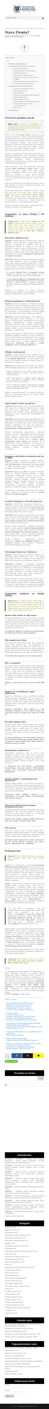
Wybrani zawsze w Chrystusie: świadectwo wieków (21, 1337)
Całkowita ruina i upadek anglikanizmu (17, 1364)
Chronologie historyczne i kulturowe (24, 83)
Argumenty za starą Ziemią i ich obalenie (22, 66)
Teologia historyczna (11, 1297)
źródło (28, 994)
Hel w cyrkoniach (19, 93)
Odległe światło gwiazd (21, 73)
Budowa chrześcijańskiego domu (16, 1038)
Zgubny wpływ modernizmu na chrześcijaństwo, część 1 (24, 1026)
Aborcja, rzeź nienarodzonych (14, 1356)
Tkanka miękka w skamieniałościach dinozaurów (27, 101)
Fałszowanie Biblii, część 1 (13, 1374)
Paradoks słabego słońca (21, 97)
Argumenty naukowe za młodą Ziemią (21, 86)
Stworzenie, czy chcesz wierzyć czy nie (19, 1004)
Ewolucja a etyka (12, 1013)
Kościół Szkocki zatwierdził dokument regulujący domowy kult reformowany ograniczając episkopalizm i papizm (24, 1173)
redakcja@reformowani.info (27, 1406)
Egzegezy (37, 35)
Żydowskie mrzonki (11, 1371)
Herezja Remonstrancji (12, 1259)
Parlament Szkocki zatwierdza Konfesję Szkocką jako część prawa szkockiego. (24, 1192)
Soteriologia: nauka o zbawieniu (15, 1286)
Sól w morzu (18, 107)
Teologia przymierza (11, 1299)
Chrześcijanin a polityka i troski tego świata (19, 1328)
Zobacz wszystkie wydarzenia (14, 1216)
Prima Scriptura (10, 1273)
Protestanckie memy (11, 1275)
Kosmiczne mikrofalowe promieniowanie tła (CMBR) (26, 78)
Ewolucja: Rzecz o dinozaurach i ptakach (19, 1018)
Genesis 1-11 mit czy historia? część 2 (18, 1006)
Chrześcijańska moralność (13, 1238)
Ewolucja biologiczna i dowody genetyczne (26, 81)
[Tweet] (27, 1055)
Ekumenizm (9, 1248)
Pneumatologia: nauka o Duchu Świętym (18, 1267)
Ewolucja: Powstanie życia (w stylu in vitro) (20, 1016)
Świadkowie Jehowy (11, 1291)
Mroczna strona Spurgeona (15, 1035)
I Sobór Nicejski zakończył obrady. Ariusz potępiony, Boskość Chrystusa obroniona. (24, 1201)
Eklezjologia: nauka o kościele (14, 1246)
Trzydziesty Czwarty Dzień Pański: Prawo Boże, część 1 (23, 1334)
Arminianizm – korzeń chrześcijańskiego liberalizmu (23, 1023)
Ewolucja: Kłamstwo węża (15, 1015)
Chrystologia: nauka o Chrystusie (15, 1235)
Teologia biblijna (10, 1294)
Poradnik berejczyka (11, 1270)
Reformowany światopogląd (14, 37)
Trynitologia (9, 1310)
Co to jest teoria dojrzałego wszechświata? (20, 1010)
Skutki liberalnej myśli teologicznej (17, 1025)
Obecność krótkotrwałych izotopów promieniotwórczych (24, 104)
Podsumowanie (14, 110)
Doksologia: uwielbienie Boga (14, 1240)
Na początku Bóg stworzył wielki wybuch (19, 1003)
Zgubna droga (9, 1313)
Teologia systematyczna (12, 1305)
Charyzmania (9, 1232)
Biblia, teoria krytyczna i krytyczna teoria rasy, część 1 (24, 1043)
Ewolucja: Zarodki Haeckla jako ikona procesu (21, 1020)
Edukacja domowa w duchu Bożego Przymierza (21, 1040)
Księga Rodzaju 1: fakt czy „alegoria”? (18, 1008)
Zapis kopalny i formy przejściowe (24, 75)
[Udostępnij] (17, 1055)
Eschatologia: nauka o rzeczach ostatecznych (19, 1251)
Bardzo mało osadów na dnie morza (24, 88)
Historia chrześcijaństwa (12, 1262)
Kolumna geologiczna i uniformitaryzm (25, 70)
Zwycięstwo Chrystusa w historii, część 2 (18, 1358)
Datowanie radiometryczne (22, 68)
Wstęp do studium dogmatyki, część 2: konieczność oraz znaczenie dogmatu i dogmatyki (23, 1325)
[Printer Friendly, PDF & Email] (11, 1061)
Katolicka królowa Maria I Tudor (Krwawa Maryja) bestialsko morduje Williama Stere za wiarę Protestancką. (24, 1167)
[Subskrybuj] (38, 1055)
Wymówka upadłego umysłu (18, 64)
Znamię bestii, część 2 (12, 1350)
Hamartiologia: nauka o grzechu (15, 1256)
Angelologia (9, 1227)
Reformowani (20, 35)
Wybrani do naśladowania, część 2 (16, 1331)
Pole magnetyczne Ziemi (21, 90)
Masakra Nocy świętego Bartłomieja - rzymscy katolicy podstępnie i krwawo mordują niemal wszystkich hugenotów (24, 1161)
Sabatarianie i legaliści (12, 1283)
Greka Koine (9, 1254)
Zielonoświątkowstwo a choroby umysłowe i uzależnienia (23, 1361)
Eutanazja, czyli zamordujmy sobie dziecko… (21, 1047)
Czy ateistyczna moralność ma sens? (18, 1045)
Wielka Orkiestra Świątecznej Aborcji (18, 1048)
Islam (6, 1265)
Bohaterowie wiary (11, 1230)
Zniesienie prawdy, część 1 (15, 1028)
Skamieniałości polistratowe (22, 99)
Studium (7, 1289)
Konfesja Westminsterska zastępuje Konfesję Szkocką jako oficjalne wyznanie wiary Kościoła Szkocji (24, 1197)
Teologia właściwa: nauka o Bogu (16, 1307)
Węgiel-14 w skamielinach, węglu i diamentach (27, 95)
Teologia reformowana (12, 1302)
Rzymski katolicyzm (11, 1281)
